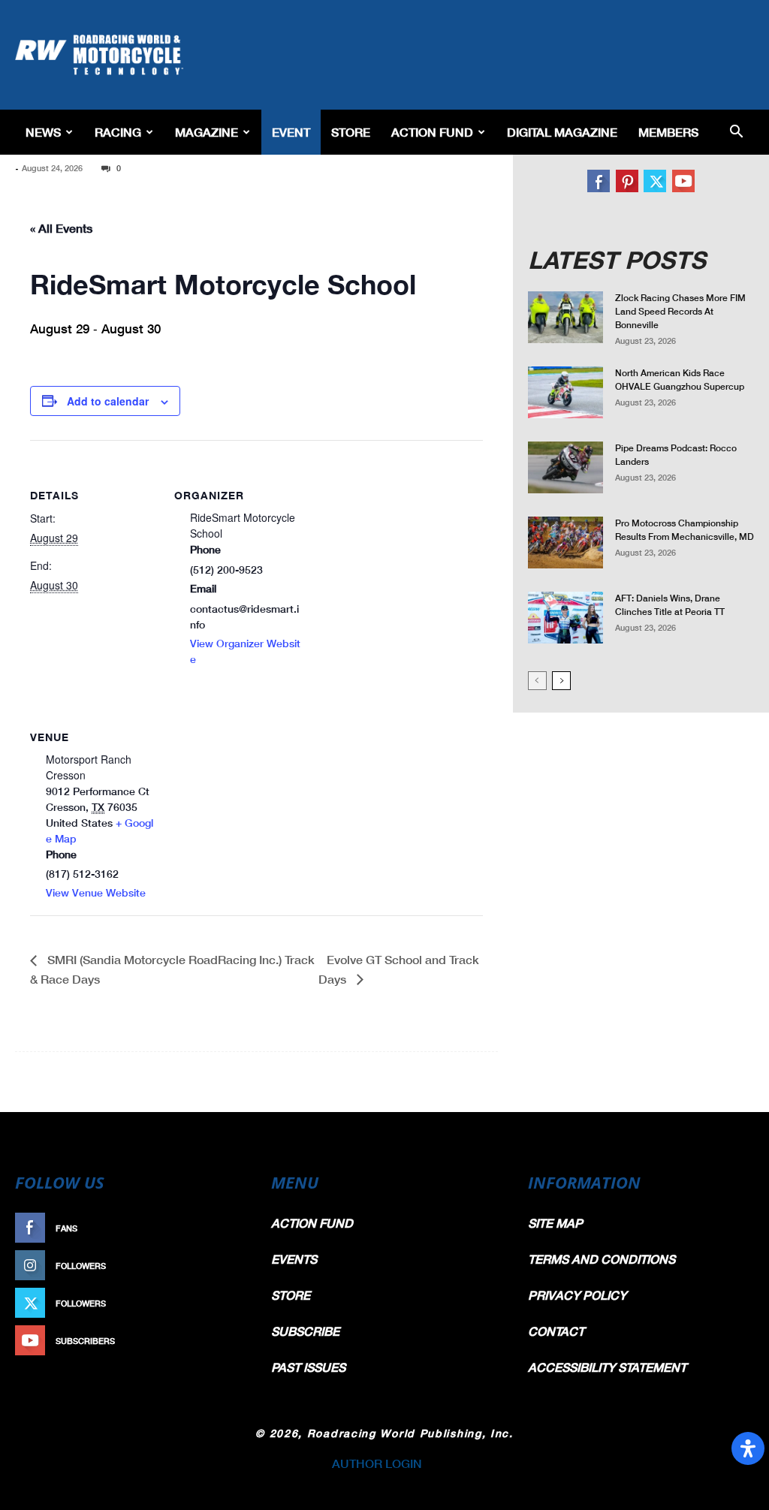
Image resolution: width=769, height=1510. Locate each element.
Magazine (206, 132)
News (43, 132)
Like (599, 175)
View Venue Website (96, 892)
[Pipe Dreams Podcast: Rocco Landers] (565, 467)
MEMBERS (668, 132)
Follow (630, 175)
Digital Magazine (562, 132)
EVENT (291, 132)
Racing (118, 132)
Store (350, 132)
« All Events (61, 228)
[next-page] (561, 680)
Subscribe (693, 175)
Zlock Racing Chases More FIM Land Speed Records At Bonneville (680, 311)
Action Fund (432, 132)
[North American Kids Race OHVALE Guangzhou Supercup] (565, 392)
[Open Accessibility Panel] (747, 1448)
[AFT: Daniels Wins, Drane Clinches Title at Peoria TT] (565, 617)
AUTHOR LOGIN (377, 1463)
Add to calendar (108, 400)
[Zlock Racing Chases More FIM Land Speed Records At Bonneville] (565, 317)
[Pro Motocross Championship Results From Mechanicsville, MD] (565, 542)
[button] (736, 132)
